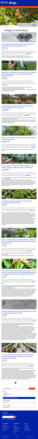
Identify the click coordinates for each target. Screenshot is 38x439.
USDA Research (29, 223)
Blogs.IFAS (6, 393)
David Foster (18, 327)
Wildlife (16, 118)
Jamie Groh (5, 204)
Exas (15, 330)
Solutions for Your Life (8, 394)
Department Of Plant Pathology (10, 57)
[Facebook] (2, 419)
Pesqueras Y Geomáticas (15, 333)
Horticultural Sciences (20, 57)
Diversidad (27, 372)
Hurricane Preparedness (26, 180)
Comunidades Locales (6, 372)
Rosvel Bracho (4, 337)
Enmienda (33, 327)
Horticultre (4, 218)
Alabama (5, 326)
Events (18, 117)
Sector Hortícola (15, 376)
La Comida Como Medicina (30, 292)
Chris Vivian (5, 47)
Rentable (20, 335)
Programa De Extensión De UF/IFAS (16, 294)
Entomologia (11, 291)
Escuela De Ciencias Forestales (25, 328)
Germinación (19, 291)
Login (14, 432)
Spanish (32, 89)
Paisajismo (8, 333)
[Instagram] (14, 419)
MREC (32, 57)
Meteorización (4, 332)
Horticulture (13, 55)
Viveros (11, 339)
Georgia (3, 331)
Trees (6, 184)
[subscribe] (15, 417)
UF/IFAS (22, 88)
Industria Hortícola (5, 375)
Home (2, 26)
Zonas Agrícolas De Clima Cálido (19, 339)
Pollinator (26, 121)
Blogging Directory (16, 427)
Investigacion (15, 331)
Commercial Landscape (11, 179)
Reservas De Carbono (26, 335)
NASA (26, 255)
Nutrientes (4, 333)
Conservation (14, 117)
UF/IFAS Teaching (15, 369)
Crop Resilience (9, 216)
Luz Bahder (5, 77)
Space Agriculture (9, 223)
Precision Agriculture (16, 222)
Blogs (13, 2)
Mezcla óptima (25, 332)
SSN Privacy (27, 426)
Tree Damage (30, 183)
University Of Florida (5, 185)
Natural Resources (24, 324)
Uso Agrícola (7, 339)
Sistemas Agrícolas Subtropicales (20, 337)
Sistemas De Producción (21, 377)
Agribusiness (7, 55)
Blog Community (18, 87)
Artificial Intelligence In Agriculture (29, 213)
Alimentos (16, 288)
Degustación (21, 372)
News (4, 26)
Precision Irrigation (24, 222)
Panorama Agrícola (22, 375)
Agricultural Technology (17, 213)
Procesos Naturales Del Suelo (26, 334)
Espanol (12, 89)
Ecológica (23, 327)
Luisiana (30, 331)
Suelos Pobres (14, 338)
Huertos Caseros (5, 292)
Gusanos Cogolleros (26, 291)
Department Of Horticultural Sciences (28, 216)
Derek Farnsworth (7, 89)
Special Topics (31, 121)
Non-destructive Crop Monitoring (24, 220)
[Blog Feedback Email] (12, 419)
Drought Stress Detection (15, 217)
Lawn (20, 324)
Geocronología (31, 330)
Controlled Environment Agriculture (26, 215)
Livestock (8, 88)
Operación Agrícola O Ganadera (24, 89)
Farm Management (27, 87)
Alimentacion (10, 288)
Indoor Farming (13, 219)
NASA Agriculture (14, 220)
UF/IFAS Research (25, 55)
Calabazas (16, 370)
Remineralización (14, 335)
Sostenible (29, 337)
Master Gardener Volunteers (19, 121)
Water (6, 254)
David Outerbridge (6, 141)
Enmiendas (4, 328)
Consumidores (13, 372)
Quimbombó (30, 294)
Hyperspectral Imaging (6, 219)
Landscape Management (27, 182)
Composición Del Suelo (6, 327)
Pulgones (25, 294)
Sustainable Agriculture (17, 223)
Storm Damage (25, 183)
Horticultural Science (10, 218)
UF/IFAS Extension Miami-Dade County (26, 184)
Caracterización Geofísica (15, 326)
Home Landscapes (23, 117)
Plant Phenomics (9, 222)
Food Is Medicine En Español (12, 373)
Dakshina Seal (33, 290)
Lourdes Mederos (6, 109)
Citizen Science (14, 119)
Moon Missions (7, 220)
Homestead (20, 373)
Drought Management (6, 217)
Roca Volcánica (33, 335)
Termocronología (31, 338)
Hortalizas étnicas (30, 373)
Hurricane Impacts (17, 180)
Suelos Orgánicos (7, 338)
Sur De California (20, 338)
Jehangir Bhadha (25, 331)
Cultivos (17, 372)
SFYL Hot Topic (27, 368)
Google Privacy (27, 427)
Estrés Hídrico (22, 255)
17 (21, 382)
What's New (15, 431)
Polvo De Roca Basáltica (31, 333)
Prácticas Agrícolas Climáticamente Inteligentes (11, 334)
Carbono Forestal (24, 326)
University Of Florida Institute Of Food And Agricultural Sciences (14, 378)
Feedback (15, 426)
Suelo (3, 338)
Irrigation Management (21, 219)
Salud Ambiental (10, 337)
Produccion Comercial (6, 294)
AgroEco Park (11, 370)
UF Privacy (26, 425)
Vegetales (28, 378)
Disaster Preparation (16, 177)
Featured (22, 217)
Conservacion (13, 327)
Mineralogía (30, 332)
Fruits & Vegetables (21, 149)
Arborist (5, 179)
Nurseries (3, 183)
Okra (33, 293)
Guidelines (15, 430)
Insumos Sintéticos (8, 331)
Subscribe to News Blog (11, 398)
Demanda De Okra (5, 291)
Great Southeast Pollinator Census (23, 119)
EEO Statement (27, 430)
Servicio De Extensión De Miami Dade (25, 376)
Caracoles (20, 288)
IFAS (5, 182)
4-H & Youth (4, 430)
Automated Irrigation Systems (7, 215)
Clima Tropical (30, 326)
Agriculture (13, 87)
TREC (31, 377)
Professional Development (15, 88)
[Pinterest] (7, 419)
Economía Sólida (28, 327)
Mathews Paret (27, 57)
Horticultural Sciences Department (29, 218)
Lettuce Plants (28, 219)
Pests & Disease (19, 55)
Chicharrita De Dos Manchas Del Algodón (19, 290)
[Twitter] (4, 419)
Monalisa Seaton (16, 293)
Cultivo (29, 290)
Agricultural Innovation (8, 213)
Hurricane (12, 180)
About (14, 425)
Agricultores (6, 370)
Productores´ (8, 376)
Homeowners (29, 179)
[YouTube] (9, 419)
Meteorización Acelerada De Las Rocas (14, 332)
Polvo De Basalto (23, 333)
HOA (25, 179)
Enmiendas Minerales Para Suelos (12, 328)
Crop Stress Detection (16, 216)
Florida (17, 330)
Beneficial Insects (7, 119)
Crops (23, 87)
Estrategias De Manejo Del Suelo (8, 330)
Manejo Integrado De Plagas (7, 293)
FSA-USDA (16, 89)
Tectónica (25, 338)
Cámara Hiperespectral (8, 255)
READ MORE (28, 53)
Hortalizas (32, 291)
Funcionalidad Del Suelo (24, 330)
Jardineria (20, 331)
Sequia (29, 255)
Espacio (14, 255)
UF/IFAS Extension (10, 118)
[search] (32, 389)
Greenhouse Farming (28, 217)
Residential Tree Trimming (10, 183)
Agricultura (6, 288)
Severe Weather (19, 183)
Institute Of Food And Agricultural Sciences (14, 182)
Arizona (8, 326)
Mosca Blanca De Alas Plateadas (25, 293)
